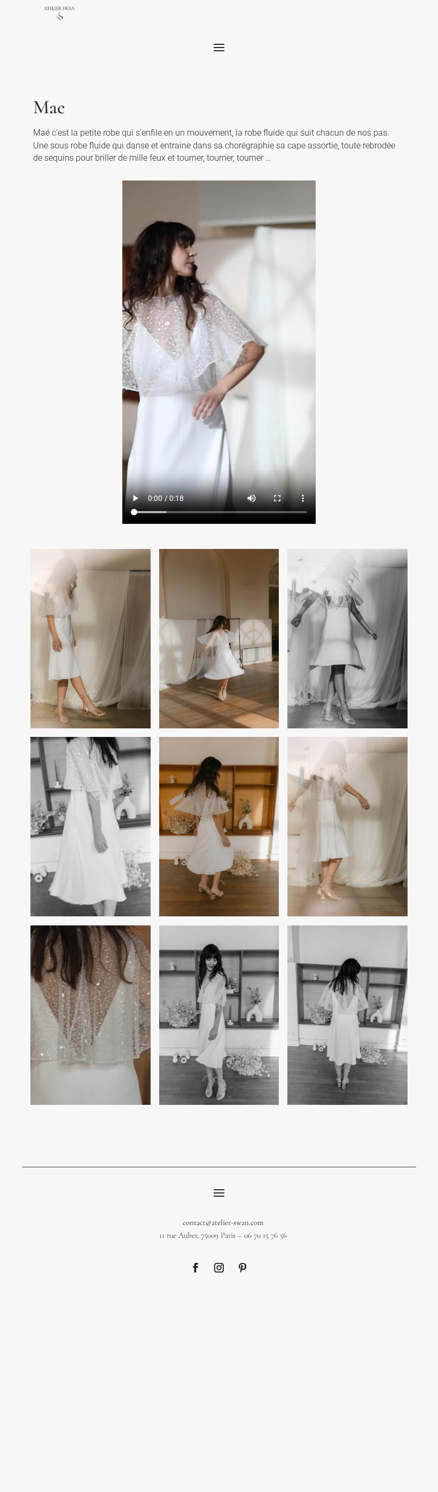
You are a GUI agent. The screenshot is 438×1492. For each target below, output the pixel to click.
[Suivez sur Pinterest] (242, 1267)
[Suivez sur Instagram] (219, 1267)
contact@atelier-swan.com (223, 1222)
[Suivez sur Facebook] (195, 1267)
